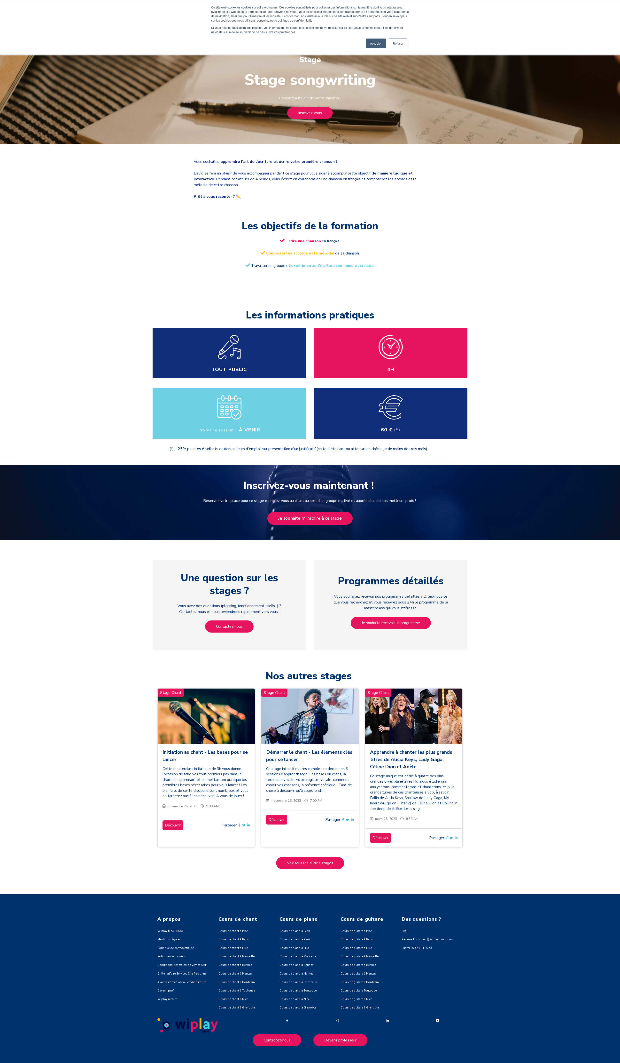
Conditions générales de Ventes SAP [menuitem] (182, 965)
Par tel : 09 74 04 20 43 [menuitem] (417, 948)
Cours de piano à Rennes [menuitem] (296, 965)
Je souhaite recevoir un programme (391, 623)
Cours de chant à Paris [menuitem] (233, 939)
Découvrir (173, 825)
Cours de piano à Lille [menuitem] (294, 948)
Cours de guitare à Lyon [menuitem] (356, 931)
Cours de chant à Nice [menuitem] (233, 999)
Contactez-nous (229, 626)
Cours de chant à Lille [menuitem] (233, 948)
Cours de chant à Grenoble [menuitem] (236, 1007)
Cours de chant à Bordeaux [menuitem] (236, 982)
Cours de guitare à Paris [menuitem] (357, 939)
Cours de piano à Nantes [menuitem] (296, 974)
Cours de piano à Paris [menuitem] (294, 939)
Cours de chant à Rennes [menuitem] (235, 965)
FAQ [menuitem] (405, 931)
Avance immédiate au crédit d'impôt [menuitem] (181, 982)
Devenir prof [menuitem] (165, 990)
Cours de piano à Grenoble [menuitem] (297, 1007)
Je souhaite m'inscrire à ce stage (310, 518)
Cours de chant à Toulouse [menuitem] (236, 990)
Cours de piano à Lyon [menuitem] (294, 931)
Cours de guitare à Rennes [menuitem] (358, 965)
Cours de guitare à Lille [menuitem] (356, 948)
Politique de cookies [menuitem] (171, 956)
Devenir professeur (340, 1040)
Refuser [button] (398, 43)
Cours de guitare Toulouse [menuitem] (359, 990)
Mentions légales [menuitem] (169, 939)
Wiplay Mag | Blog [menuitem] (170, 931)
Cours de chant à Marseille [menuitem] (236, 956)
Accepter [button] (376, 43)
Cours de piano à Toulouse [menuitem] (298, 990)
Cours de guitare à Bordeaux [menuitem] (360, 982)
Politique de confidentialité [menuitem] (175, 948)
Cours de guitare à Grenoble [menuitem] (360, 1007)
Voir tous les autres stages (310, 863)
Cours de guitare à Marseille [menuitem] (360, 956)
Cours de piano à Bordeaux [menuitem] (298, 982)
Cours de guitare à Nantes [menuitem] (358, 974)
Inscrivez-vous (310, 113)
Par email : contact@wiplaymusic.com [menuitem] (428, 939)
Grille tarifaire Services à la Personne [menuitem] (181, 974)
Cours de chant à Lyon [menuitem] (233, 931)
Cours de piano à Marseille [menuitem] (297, 956)
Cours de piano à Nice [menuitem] (294, 999)
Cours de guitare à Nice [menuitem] (356, 999)
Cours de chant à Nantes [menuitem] (235, 974)
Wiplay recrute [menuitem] (167, 999)
